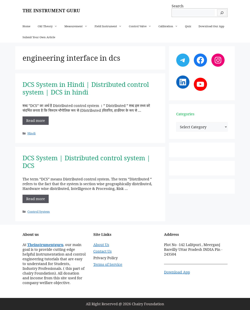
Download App (177, 272)
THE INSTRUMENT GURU (51, 10)
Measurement (73, 26)
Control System (38, 211)
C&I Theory (45, 26)
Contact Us (102, 251)
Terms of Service (107, 264)
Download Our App (211, 26)
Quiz (188, 26)
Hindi (31, 133)
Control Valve (138, 26)
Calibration (165, 26)
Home (26, 26)
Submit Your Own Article (39, 37)
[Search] (222, 12)
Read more (35, 120)
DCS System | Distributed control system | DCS (86, 162)
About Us (101, 244)
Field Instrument (106, 26)
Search (178, 5)
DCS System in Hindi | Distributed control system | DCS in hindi (86, 88)
